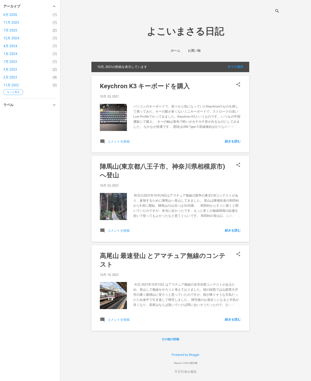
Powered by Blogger (186, 355)
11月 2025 (11, 23)
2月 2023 (10, 77)
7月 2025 (10, 30)
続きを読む (233, 141)
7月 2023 (10, 62)
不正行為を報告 (186, 372)
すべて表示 (235, 67)
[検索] (277, 11)
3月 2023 (10, 69)
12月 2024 (11, 38)
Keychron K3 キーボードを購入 (145, 86)
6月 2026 (10, 15)
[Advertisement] (282, 125)
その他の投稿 (170, 339)
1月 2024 (10, 54)
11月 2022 (11, 85)
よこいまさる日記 (185, 31)
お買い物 (194, 50)
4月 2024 (10, 46)
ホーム (175, 50)
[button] (238, 85)
